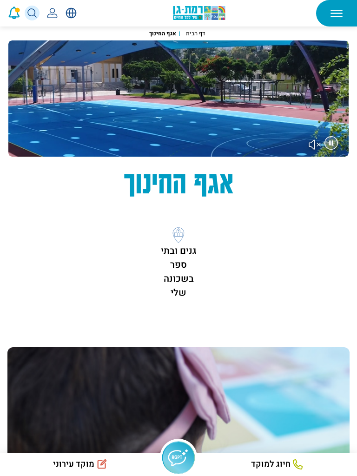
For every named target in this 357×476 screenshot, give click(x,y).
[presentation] (1, 13)
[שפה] (71, 13)
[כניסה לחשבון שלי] (52, 13)
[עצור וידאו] (331, 143)
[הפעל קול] (315, 144)
